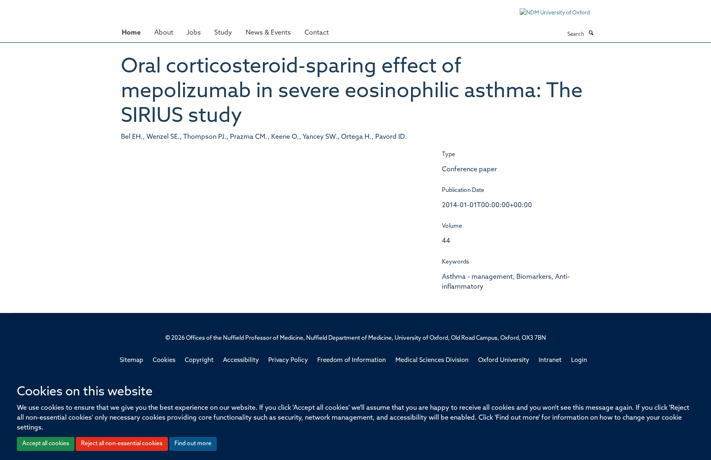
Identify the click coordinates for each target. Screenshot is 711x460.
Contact (316, 33)
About (163, 33)
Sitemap (131, 360)
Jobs (194, 33)
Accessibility (241, 360)
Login (579, 360)
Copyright (199, 360)
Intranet (550, 360)
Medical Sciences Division (432, 360)
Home (131, 33)
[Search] (590, 33)
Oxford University (503, 360)
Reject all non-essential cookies (122, 444)
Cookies (164, 360)
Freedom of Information (351, 360)
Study (223, 33)
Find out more (192, 444)
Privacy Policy (288, 360)
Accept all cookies (45, 444)
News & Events (268, 33)
